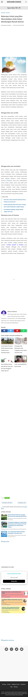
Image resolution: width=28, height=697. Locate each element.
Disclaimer (23, 684)
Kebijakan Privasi (15, 684)
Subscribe (14, 581)
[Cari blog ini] (26, 2)
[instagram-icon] (11, 649)
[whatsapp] (23, 330)
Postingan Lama (22, 502)
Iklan (11, 686)
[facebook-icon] (6, 649)
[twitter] (11, 330)
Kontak (8, 684)
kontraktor (9, 180)
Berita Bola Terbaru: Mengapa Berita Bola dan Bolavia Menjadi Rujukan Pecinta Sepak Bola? (10, 608)
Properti (7, 497)
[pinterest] (17, 330)
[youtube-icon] (21, 649)
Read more (8, 596)
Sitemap (16, 686)
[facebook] (4, 330)
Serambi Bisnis (14, 2)
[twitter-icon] (16, 649)
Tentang (4, 684)
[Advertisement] (14, 42)
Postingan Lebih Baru (7, 502)
